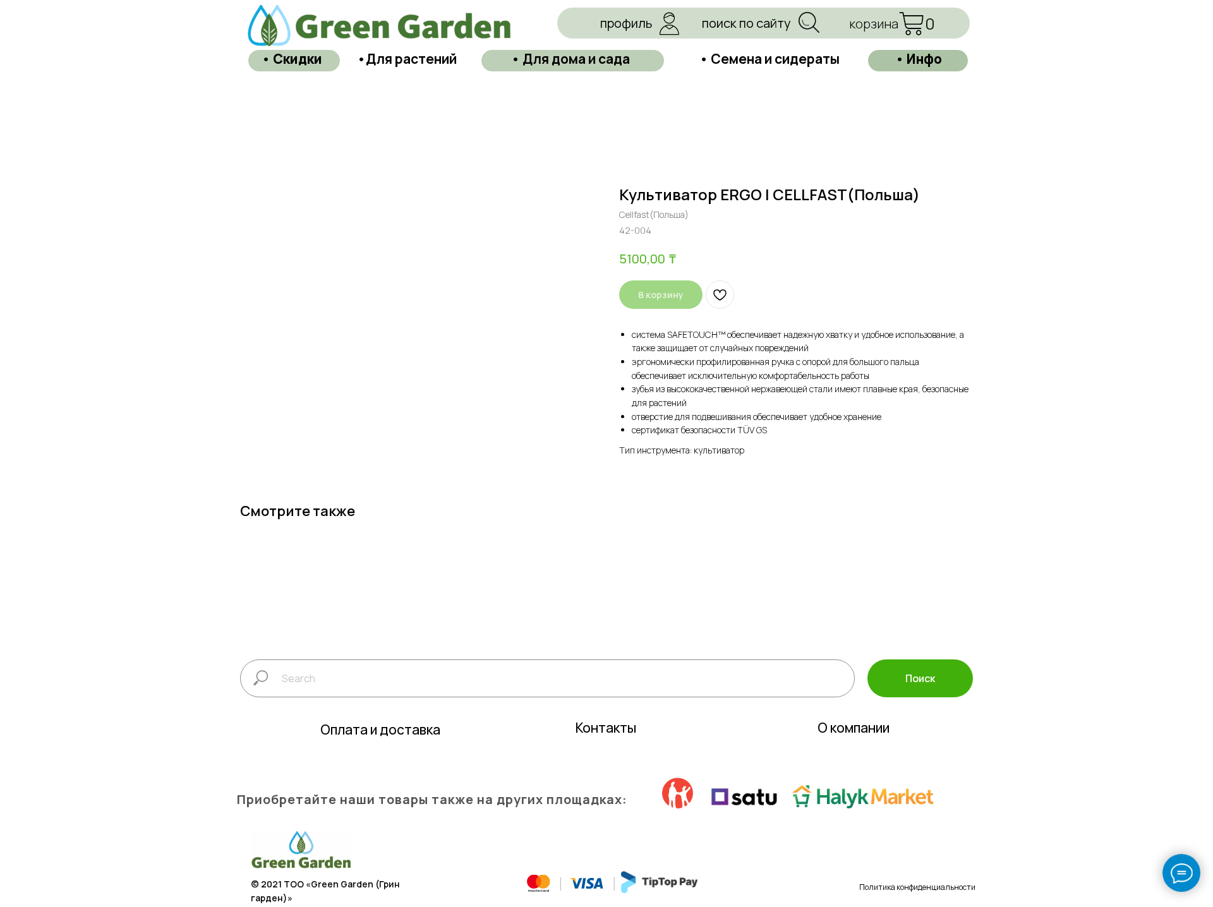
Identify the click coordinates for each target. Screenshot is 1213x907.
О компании (854, 727)
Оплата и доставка (380, 729)
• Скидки (292, 59)
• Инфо (918, 59)
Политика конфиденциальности (917, 887)
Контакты (606, 727)
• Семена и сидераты (769, 59)
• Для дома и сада (570, 59)
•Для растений (407, 59)
